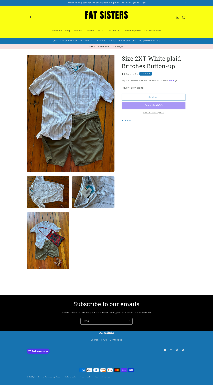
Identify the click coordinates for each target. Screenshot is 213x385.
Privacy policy (86, 377)
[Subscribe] (129, 321)
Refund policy (71, 377)
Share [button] (128, 120)
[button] (30, 17)
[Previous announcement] (28, 3)
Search (95, 339)
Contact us (116, 339)
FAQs (104, 339)
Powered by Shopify (53, 377)
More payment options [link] (153, 112)
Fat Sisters (39, 377)
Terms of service (102, 377)
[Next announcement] (185, 3)
